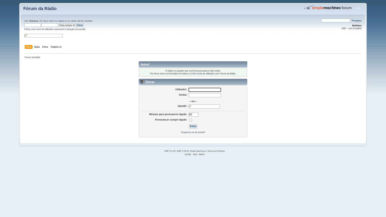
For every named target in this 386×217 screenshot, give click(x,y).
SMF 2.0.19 (169, 151)
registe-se (63, 21)
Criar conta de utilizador (202, 73)
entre (51, 21)
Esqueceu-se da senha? (193, 132)
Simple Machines (198, 151)
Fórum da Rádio (39, 8)
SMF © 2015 (183, 151)
